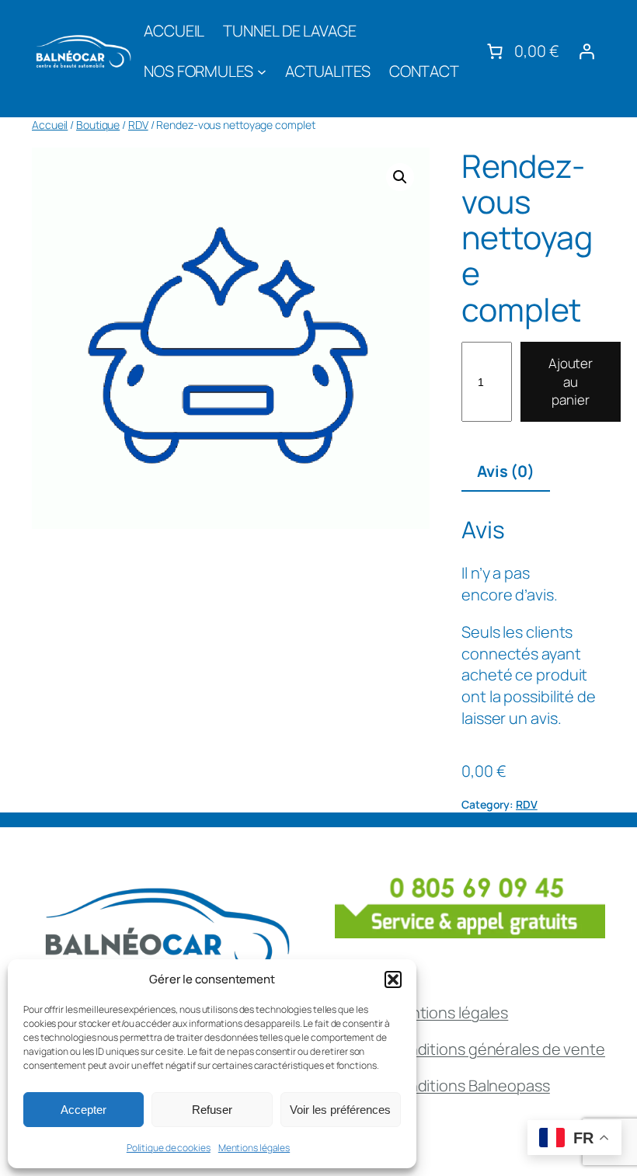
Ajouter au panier (570, 381)
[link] (521, 51)
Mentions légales (254, 1147)
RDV (138, 124)
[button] (393, 979)
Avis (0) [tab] (505, 471)
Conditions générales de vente (496, 1049)
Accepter (83, 1109)
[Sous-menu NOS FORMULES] (261, 71)
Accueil (50, 124)
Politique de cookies (169, 1147)
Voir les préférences (340, 1109)
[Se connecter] (586, 51)
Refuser (212, 1109)
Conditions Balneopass (469, 1085)
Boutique (98, 124)
